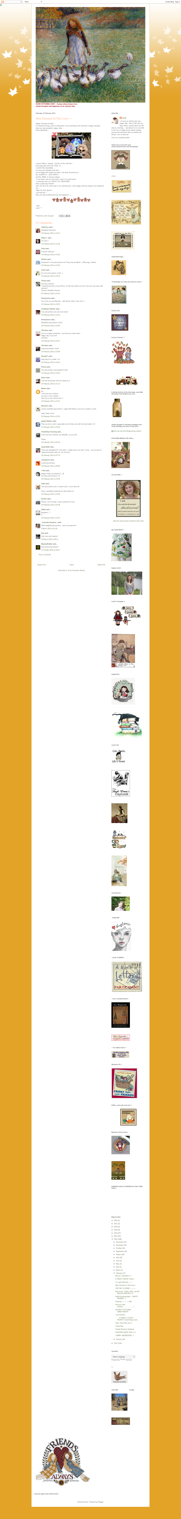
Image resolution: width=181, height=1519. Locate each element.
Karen (43, 378)
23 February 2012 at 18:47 (50, 341)
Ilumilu (44, 499)
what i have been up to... (124, 1323)
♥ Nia (43, 470)
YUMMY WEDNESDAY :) (124, 1335)
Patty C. (44, 238)
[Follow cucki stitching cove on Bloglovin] (121, 950)
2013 (116, 1236)
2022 (116, 1220)
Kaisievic (44, 406)
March (118, 1270)
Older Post (101, 565)
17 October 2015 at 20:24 (50, 550)
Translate (128, 1360)
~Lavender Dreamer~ (49, 522)
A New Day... (120, 1326)
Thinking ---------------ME (123, 1302)
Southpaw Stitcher (48, 309)
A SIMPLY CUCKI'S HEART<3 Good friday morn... (127, 1319)
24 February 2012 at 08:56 (50, 466)
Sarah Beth (45, 447)
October (119, 1248)
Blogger (100, 1502)
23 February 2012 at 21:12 (50, 384)
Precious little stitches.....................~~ (125, 1306)
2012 (116, 1239)
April (118, 1267)
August (119, 1254)
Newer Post (42, 565)
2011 (116, 1343)
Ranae (43, 388)
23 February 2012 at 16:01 (50, 276)
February (119, 1273)
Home (72, 565)
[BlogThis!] (62, 216)
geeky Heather (46, 421)
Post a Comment (45, 555)
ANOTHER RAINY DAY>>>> (125, 1332)
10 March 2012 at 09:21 (49, 539)
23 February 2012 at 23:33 (50, 427)
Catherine (45, 227)
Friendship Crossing (49, 432)
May (118, 1264)
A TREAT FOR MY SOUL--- (125, 1279)
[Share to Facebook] (67, 216)
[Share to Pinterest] (69, 216)
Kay (42, 533)
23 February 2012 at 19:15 (50, 362)
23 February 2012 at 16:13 (50, 293)
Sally (43, 484)
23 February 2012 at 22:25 (50, 416)
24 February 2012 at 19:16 (50, 518)
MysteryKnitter (46, 544)
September (120, 1251)
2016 (116, 1227)
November (120, 1245)
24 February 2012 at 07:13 (50, 455)
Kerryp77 (44, 356)
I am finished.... (121, 1315)
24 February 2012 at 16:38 (50, 494)
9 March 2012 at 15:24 (49, 528)
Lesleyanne (45, 460)
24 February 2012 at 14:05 (50, 479)
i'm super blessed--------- (123, 1282)
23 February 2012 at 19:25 (50, 373)
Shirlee (44, 259)
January (119, 1339)
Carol (43, 270)
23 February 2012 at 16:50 (50, 326)
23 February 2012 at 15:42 (50, 255)
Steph (43, 509)
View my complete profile (120, 138)
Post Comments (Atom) (76, 570)
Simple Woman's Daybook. (125, 1329)
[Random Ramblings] (128, 1125)
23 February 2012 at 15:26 (50, 244)
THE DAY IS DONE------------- (125, 1288)
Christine (44, 330)
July (117, 1257)
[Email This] (60, 216)
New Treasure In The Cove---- (125, 1285)
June (118, 1261)
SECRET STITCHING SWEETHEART (123, 1311)
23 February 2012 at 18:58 (50, 352)
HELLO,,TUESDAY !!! (123, 1276)
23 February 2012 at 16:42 (50, 315)
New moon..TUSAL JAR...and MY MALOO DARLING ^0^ (127, 1292)
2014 (116, 1233)
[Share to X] (64, 216)
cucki (124, 118)
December (120, 1242)
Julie (43, 248)
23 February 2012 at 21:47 (50, 401)
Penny (43, 367)
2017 (116, 1224)
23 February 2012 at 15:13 (50, 233)
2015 (116, 1230)
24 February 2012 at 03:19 (50, 442)
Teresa (43, 281)
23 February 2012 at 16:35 (50, 304)
